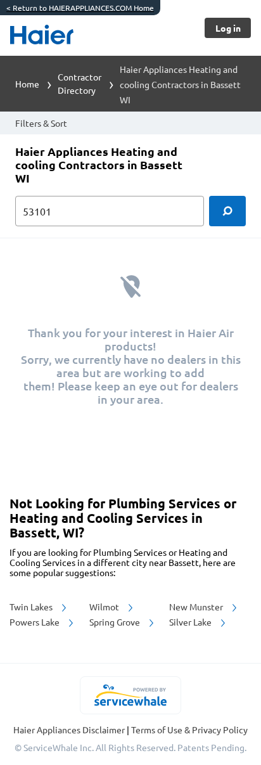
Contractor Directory (79, 83)
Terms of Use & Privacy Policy (189, 729)
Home (27, 83)
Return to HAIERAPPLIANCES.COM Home (80, 8)
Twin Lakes (32, 606)
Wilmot (105, 606)
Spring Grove (115, 621)
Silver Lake (191, 621)
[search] (227, 211)
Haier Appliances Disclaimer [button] (70, 729)
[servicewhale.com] (131, 695)
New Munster (197, 606)
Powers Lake (35, 621)
